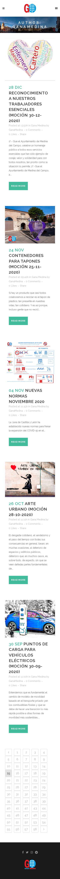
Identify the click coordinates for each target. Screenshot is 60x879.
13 (35, 766)
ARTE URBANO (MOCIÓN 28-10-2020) (28, 509)
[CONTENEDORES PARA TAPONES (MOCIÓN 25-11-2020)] (30, 224)
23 (35, 780)
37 (26, 801)
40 (8, 808)
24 (44, 780)
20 (8, 780)
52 (26, 822)
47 (26, 815)
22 (26, 780)
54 (44, 822)
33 (35, 794)
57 (26, 829)
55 (8, 829)
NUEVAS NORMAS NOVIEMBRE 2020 (26, 396)
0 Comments (33, 130)
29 (44, 787)
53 (35, 822)
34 (44, 794)
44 (44, 808)
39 (44, 801)
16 (17, 773)
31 (17, 794)
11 (17, 766)
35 (8, 801)
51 (17, 822)
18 (35, 773)
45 (8, 815)
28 (35, 787)
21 (17, 780)
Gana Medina (38, 125)
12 (26, 766)
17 (26, 773)
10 (8, 766)
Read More (18, 186)
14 (44, 766)
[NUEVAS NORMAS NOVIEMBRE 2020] (30, 362)
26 (17, 787)
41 (17, 808)
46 (17, 815)
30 (8, 794)
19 (44, 773)
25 (8, 787)
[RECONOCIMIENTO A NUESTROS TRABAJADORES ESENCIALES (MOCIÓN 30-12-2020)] (30, 59)
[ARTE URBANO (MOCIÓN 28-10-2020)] (30, 479)
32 (26, 794)
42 (26, 808)
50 (8, 822)
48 (35, 815)
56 (17, 829)
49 (44, 815)
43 (35, 808)
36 (17, 801)
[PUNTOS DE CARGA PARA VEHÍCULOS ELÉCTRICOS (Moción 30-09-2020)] (30, 618)
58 (35, 829)
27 (26, 787)
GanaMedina (16, 130)
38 (35, 801)
